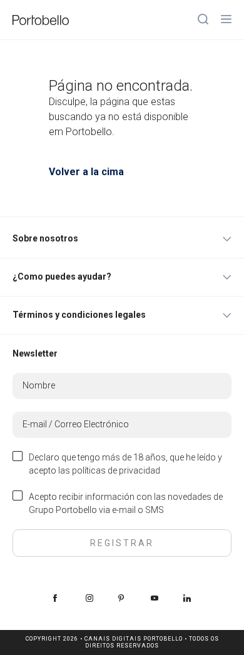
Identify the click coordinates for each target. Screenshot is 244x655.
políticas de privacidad (116, 470)
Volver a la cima (86, 172)
